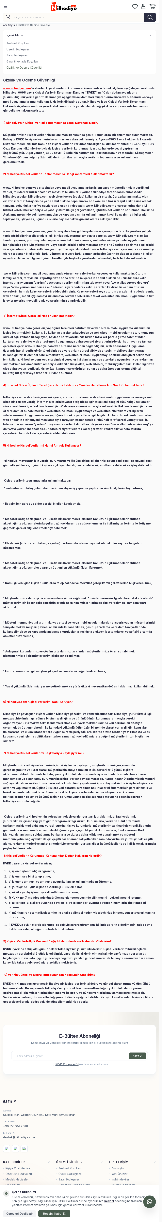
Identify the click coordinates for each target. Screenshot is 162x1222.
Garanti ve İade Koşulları (22, 61)
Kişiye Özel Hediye (18, 1168)
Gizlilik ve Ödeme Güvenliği (24, 67)
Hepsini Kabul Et (54, 1213)
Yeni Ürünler (119, 1174)
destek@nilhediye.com (19, 1137)
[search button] (150, 17)
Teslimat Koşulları (18, 43)
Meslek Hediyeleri (17, 1179)
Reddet (109, 1201)
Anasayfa (118, 1168)
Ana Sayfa (9, 25)
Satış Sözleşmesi (17, 55)
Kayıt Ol (137, 1055)
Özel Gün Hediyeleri (19, 1174)
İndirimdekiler (120, 1179)
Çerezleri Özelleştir (19, 1213)
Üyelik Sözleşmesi (18, 49)
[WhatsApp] (149, 1201)
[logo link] (70, 6)
